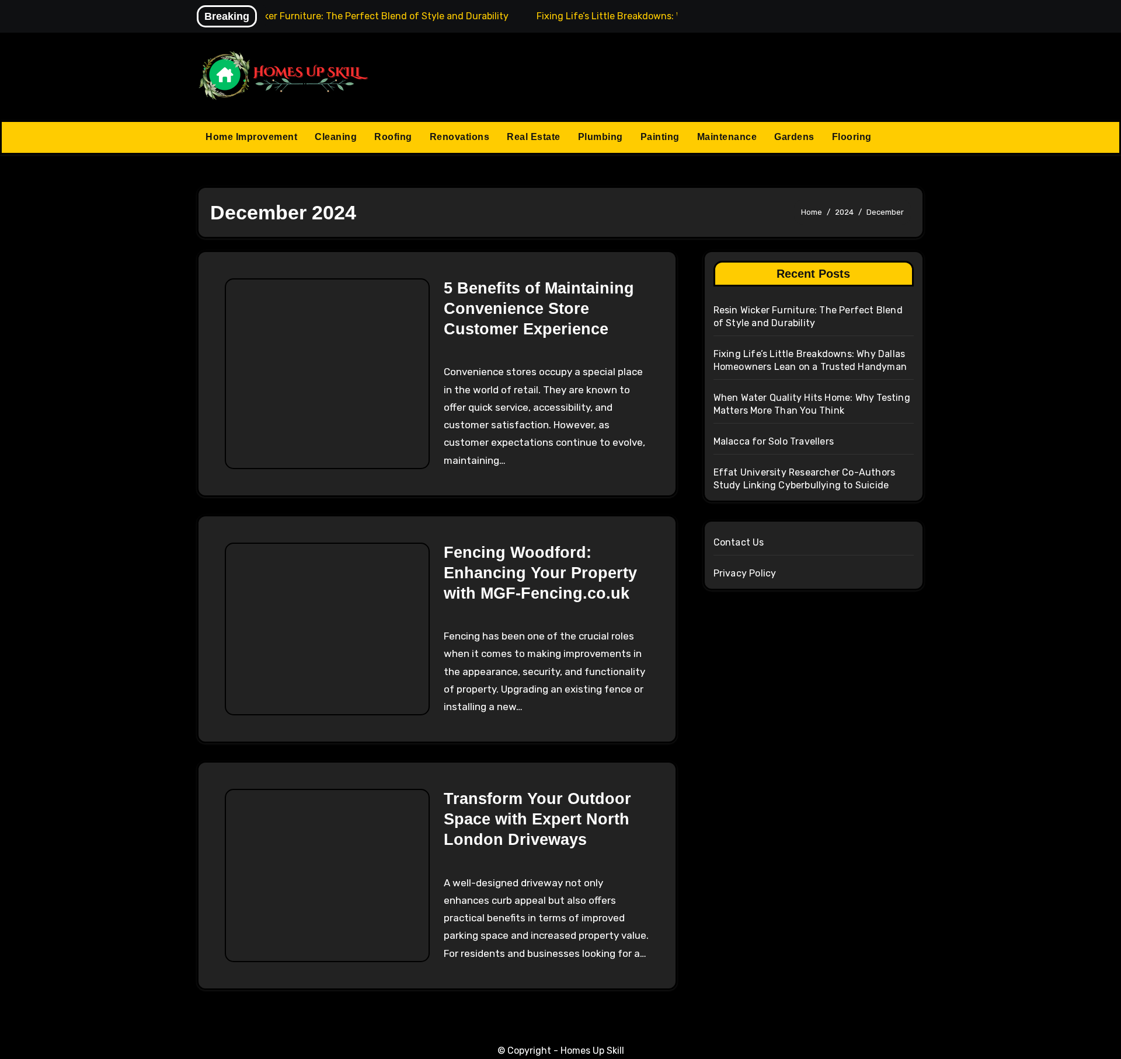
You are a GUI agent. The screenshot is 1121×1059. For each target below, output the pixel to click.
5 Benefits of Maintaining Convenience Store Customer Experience (539, 308)
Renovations (460, 137)
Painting (660, 137)
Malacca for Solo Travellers (773, 441)
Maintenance (727, 137)
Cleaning (336, 137)
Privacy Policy (745, 573)
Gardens (794, 137)
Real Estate (533, 137)
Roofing (393, 137)
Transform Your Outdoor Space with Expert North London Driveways (537, 819)
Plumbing (600, 137)
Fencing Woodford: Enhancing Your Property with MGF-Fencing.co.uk (540, 573)
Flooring (852, 137)
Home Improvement (251, 137)
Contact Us (738, 542)
